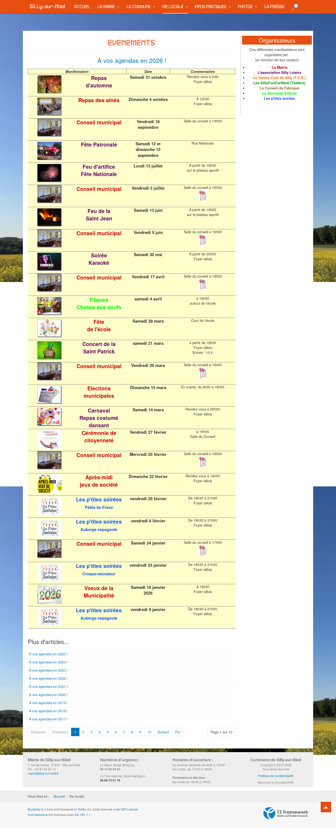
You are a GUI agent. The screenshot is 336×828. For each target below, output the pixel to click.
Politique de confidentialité (275, 776)
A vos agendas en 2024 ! (48, 662)
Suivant (163, 731)
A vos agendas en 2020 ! (48, 694)
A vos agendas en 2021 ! (48, 686)
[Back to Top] (326, 807)
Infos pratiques (211, 7)
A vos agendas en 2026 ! (131, 60)
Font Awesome (38, 814)
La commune (139, 7)
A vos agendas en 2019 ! (48, 702)
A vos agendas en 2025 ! (48, 653)
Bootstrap (34, 809)
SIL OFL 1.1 (83, 814)
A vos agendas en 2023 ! (48, 670)
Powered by (285, 813)
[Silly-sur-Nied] (47, 6)
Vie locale (173, 7)
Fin (177, 731)
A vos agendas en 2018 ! (48, 710)
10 (149, 731)
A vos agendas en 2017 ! (48, 718)
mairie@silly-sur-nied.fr (43, 773)
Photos (246, 7)
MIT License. (130, 809)
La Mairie (107, 7)
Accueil (82, 7)
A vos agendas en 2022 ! (48, 678)
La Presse (274, 7)
